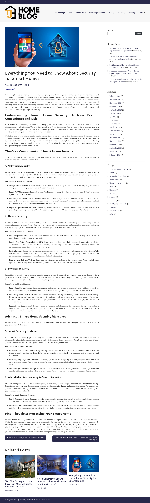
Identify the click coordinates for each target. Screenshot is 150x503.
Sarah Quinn (23, 85)
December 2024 (115, 138)
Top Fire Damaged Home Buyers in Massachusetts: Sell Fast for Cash (19, 484)
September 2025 (115, 110)
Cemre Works (45, 500)
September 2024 (115, 148)
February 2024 (115, 155)
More (141, 13)
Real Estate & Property (118, 204)
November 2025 (115, 103)
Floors (111, 173)
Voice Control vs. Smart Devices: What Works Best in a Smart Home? (51, 481)
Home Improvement (97, 13)
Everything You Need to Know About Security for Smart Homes (82, 478)
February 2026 (115, 96)
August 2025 (114, 113)
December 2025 (115, 100)
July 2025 (112, 117)
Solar (111, 214)
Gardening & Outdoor (64, 13)
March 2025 (113, 127)
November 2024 (115, 141)
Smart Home (10, 90)
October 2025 (114, 107)
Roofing (132, 13)
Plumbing (121, 13)
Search (110, 30)
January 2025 (114, 134)
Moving (111, 13)
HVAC (111, 187)
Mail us (7, 2)
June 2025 (113, 120)
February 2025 (114, 131)
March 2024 (113, 152)
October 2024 (114, 145)
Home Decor (81, 13)
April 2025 (113, 124)
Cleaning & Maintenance (118, 169)
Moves (112, 194)
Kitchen (112, 190)
